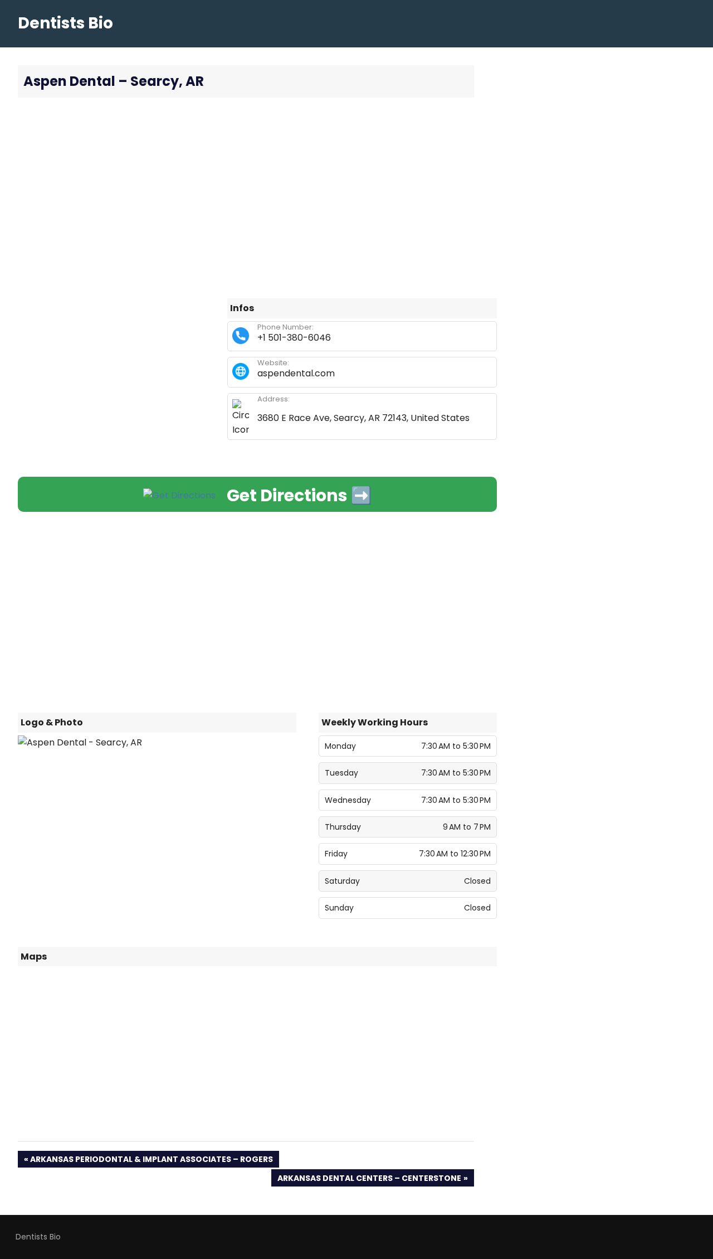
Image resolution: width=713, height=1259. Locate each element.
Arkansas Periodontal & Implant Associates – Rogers (151, 1160)
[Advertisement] (257, 198)
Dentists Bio (65, 23)
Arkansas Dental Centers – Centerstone (369, 1179)
